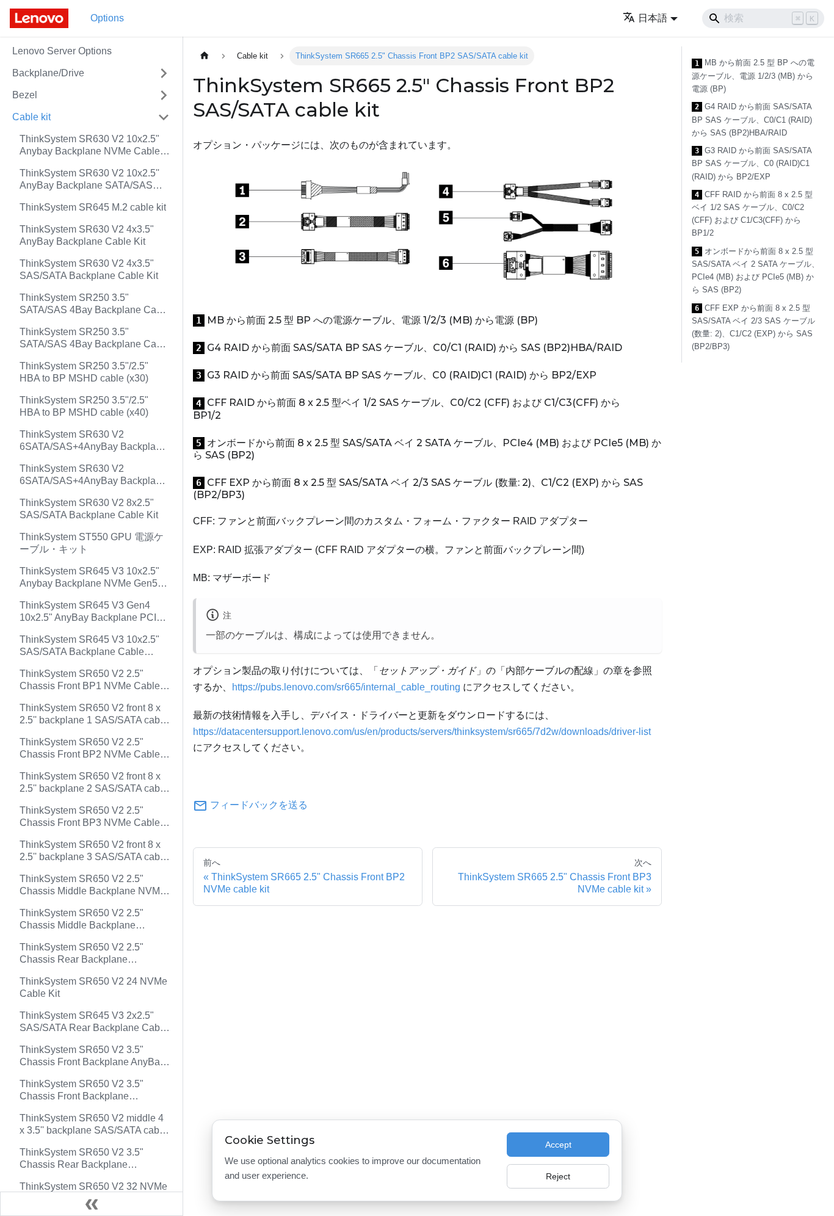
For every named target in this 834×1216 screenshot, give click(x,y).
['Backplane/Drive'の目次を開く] (163, 73)
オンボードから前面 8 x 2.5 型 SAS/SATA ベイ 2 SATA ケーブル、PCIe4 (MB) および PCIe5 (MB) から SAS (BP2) (755, 271)
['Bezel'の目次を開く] (163, 95)
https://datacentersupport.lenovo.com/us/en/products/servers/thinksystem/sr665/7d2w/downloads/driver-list (422, 731)
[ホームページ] (204, 55)
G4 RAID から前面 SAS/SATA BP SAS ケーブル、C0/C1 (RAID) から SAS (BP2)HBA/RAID (752, 119)
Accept (558, 1144)
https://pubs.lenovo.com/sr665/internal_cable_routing (346, 687)
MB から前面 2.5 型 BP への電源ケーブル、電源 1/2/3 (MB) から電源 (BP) (753, 75)
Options (107, 18)
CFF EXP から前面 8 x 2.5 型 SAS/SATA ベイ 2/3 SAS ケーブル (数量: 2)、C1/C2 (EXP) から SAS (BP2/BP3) (753, 327)
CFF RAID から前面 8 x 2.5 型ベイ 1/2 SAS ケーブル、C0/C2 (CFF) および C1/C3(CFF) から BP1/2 (752, 214)
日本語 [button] (652, 18)
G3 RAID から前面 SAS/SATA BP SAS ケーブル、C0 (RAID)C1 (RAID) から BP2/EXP (751, 163)
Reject (558, 1176)
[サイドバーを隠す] (91, 1204)
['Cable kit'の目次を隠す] (163, 117)
